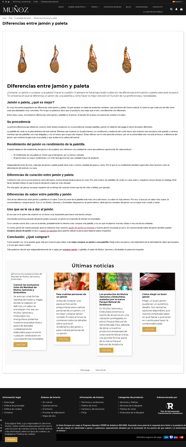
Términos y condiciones (22, 2)
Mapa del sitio (49, 416)
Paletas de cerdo (128, 409)
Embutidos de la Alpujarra (132, 412)
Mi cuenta (47, 402)
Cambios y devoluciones (92, 409)
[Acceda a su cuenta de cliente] (176, 9)
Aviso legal (9, 402)
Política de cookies (13, 409)
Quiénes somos (50, 405)
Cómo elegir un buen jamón (154, 295)
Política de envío (89, 405)
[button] (77, 6)
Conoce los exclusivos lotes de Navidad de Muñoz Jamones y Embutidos (26, 289)
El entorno (48, 409)
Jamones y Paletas (129, 402)
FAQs (35, 2)
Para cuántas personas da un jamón (71, 295)
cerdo (123, 127)
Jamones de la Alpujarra (131, 405)
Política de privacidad (14, 405)
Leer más (20, 344)
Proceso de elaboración (54, 412)
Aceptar (11, 439)
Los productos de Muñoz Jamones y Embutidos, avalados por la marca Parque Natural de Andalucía (113, 299)
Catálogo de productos (49, 2)
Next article (101, 370)
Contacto (8, 412)
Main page (85, 370)
